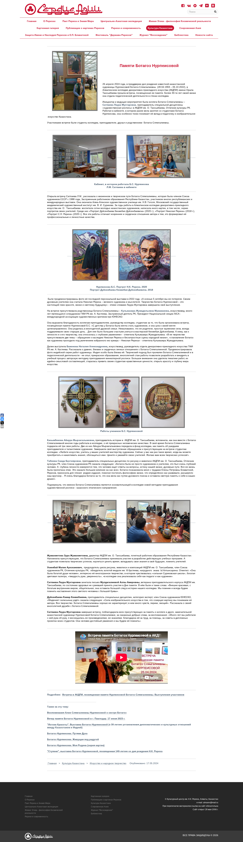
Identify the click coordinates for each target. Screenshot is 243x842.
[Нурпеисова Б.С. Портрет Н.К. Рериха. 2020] (90, 254)
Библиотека (181, 35)
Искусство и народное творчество (108, 763)
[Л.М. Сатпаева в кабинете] (158, 156)
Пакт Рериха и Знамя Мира (78, 21)
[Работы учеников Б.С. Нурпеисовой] (81, 402)
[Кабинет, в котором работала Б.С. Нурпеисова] (85, 156)
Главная (31, 21)
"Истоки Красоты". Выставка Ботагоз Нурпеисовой (77, 724)
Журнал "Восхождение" (153, 35)
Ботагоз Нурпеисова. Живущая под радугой (73, 739)
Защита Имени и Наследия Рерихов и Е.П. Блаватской (57, 35)
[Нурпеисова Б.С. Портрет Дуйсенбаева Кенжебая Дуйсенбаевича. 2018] (144, 254)
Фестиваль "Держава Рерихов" (114, 35)
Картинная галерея (48, 28)
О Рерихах (49, 21)
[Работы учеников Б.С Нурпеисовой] (163, 402)
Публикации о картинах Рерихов (85, 28)
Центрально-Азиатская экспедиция (121, 21)
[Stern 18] (63, 9)
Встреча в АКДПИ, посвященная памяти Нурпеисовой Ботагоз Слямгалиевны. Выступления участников (123, 694)
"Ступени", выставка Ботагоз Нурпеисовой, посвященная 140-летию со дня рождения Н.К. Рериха (104, 751)
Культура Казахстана (160, 28)
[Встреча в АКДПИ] (85, 521)
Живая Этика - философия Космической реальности (180, 21)
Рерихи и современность (126, 28)
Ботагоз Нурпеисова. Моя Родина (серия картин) (75, 745)
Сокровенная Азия (190, 28)
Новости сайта (204, 35)
